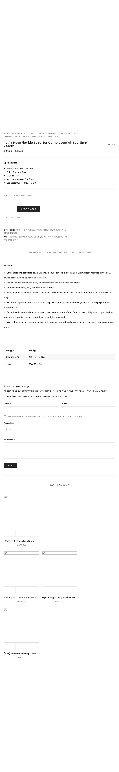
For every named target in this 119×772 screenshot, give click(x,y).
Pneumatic (22, 237)
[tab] (34, 252)
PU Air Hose (46, 237)
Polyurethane (34, 237)
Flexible (12, 237)
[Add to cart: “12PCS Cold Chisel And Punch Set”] (9, 533)
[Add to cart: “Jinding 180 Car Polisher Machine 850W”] (9, 590)
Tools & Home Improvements (23, 134)
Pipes (76, 134)
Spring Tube (13, 240)
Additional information (60, 252)
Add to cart (28, 209)
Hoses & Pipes (64, 134)
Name (7, 403)
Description (34, 252)
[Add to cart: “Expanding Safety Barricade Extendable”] (48, 590)
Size (5, 195)
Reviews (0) (85, 252)
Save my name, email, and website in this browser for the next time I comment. (45, 416)
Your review (9, 439)
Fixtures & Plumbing (47, 134)
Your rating (9, 423)
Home (6, 134)
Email (64, 403)
